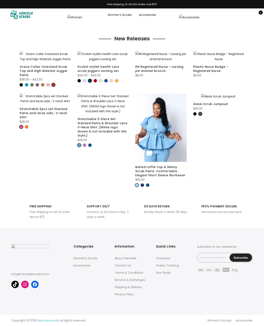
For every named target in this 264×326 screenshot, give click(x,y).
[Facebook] (35, 284)
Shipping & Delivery (128, 287)
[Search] (238, 15)
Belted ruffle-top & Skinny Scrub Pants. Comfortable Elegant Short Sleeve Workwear (160, 171)
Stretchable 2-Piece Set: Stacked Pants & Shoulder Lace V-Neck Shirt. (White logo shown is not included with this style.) (102, 127)
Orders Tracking (167, 265)
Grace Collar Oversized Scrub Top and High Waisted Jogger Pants (44, 71)
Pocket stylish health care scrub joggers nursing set (99, 69)
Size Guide (163, 273)
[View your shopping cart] (258, 15)
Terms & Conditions (129, 273)
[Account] (245, 15)
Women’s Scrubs (120, 15)
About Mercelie (125, 258)
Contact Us (123, 265)
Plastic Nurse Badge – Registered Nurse (210, 69)
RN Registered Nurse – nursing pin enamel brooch (159, 69)
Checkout (163, 258)
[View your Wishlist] (251, 15)
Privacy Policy (124, 294)
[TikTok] (15, 284)
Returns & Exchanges (130, 280)
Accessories (147, 15)
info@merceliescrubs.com (30, 274)
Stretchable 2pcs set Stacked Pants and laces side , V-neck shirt (43, 113)
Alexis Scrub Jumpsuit (211, 104)
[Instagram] (25, 284)
